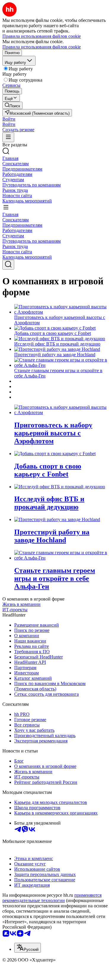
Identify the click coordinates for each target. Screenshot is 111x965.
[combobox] (27, 948)
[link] (12, 105)
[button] (8, 118)
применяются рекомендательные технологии (52, 898)
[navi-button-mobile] (8, 137)
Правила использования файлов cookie (41, 46)
